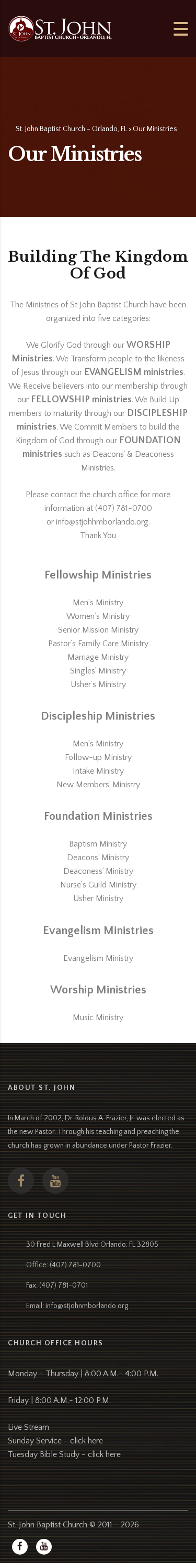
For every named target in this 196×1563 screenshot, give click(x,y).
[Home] (60, 28)
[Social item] (21, 1181)
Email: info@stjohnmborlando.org (77, 1306)
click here (86, 1441)
